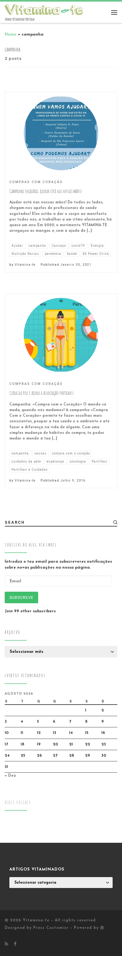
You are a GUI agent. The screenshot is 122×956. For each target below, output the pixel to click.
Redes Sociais (18, 802)
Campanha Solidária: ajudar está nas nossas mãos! (45, 191)
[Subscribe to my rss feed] (6, 944)
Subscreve (21, 597)
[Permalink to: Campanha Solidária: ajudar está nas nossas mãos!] (61, 133)
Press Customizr (51, 928)
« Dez (10, 776)
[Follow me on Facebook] (15, 944)
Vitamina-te (25, 264)
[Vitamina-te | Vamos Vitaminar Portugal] (44, 9)
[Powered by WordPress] (102, 927)
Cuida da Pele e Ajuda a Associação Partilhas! (41, 393)
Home (11, 34)
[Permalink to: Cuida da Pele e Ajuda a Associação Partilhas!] (61, 335)
